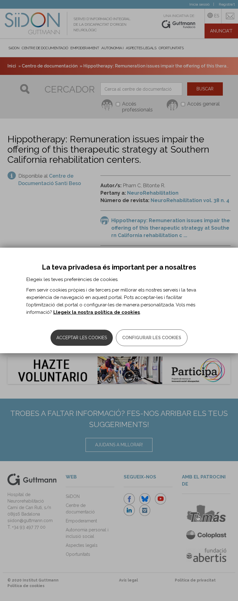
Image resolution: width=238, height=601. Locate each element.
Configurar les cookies (151, 337)
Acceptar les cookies (81, 337)
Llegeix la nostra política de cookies (96, 312)
